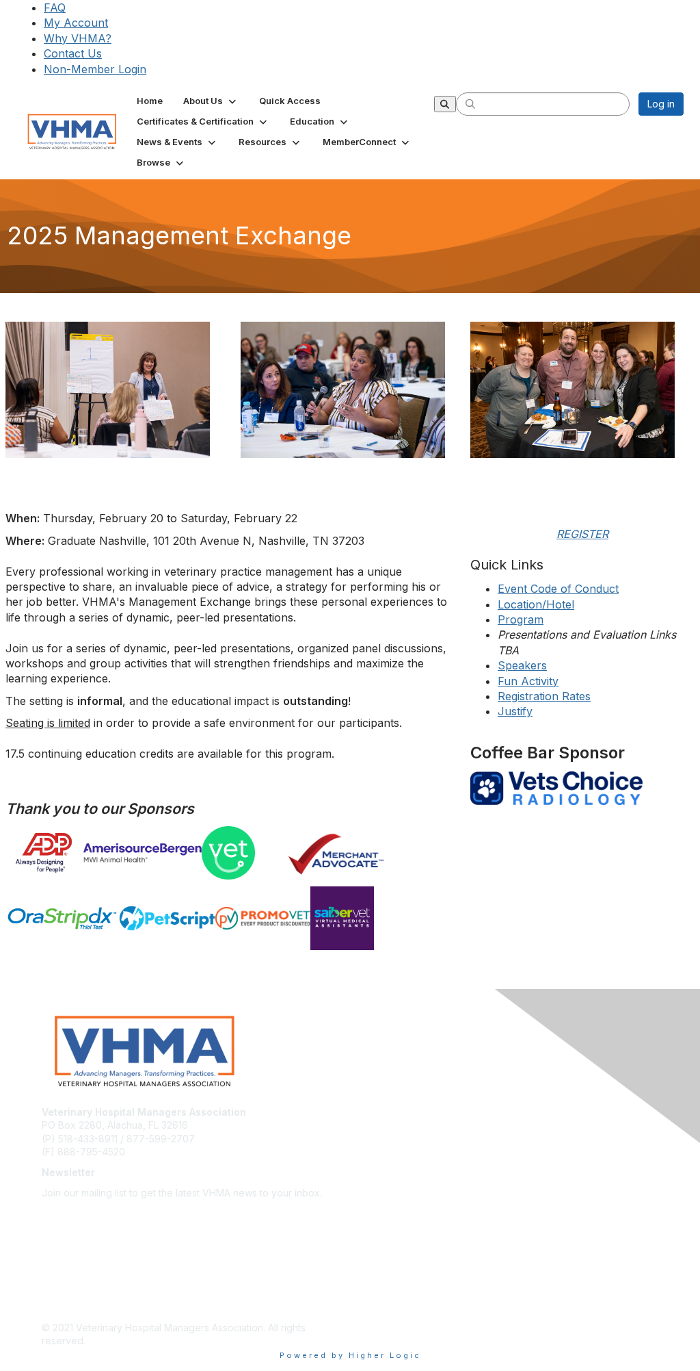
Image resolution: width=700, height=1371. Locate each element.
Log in (661, 104)
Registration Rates (544, 696)
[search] (470, 103)
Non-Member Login (95, 69)
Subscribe (64, 1212)
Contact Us (73, 53)
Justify (515, 711)
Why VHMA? (77, 38)
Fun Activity (528, 681)
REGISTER (582, 534)
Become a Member (85, 1286)
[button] (211, 100)
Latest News (69, 1246)
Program (520, 619)
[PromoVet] (262, 918)
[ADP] (44, 853)
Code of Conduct (81, 1307)
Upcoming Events (81, 1266)
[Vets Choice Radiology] (582, 788)
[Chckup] (245, 853)
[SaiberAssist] (385, 918)
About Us (62, 1226)
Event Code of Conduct (558, 588)
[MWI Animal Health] (142, 853)
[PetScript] (167, 918)
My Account (76, 22)
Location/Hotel (536, 604)
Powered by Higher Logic (350, 1355)
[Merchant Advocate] (373, 853)
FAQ (55, 7)
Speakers (522, 665)
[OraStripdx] (62, 918)
